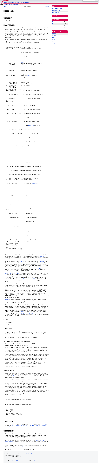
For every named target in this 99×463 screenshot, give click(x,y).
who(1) (14, 375)
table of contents (57, 16)
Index (5, 2)
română (54, 43)
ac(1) (6, 424)
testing (54, 26)
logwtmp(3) (44, 425)
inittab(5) (31, 125)
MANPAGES (6, 0)
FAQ (18, 2)
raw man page (55, 12)
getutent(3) (19, 425)
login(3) (32, 425)
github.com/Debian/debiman (17, 460)
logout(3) (37, 425)
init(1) (22, 62)
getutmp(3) (26, 425)
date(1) (22, 311)
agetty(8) (16, 273)
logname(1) (31, 424)
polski (53, 41)
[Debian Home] (1, 2)
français (54, 37)
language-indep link (57, 8)
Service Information (25, 2)
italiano (54, 39)
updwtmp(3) (7, 426)
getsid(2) (34, 183)
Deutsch (54, 33)
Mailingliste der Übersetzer (25, 446)
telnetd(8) (7, 299)
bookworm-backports (8, 4)
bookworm (55, 21)
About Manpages (12, 2)
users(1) (44, 424)
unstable (54, 28)
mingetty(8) (8, 273)
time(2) (42, 256)
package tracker (56, 10)
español (54, 35)
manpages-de (15, 4)
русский (54, 45)
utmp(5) (6, 6)
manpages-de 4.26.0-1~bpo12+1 (26, 453)
